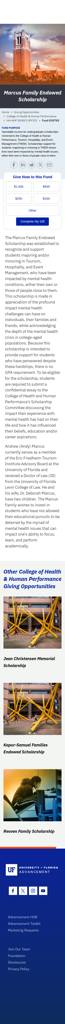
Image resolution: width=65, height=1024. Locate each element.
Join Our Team (19, 949)
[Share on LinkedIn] (23, 165)
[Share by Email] (50, 165)
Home (5, 112)
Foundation (16, 955)
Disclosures (17, 962)
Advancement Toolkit (24, 923)
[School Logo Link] (30, 870)
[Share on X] (41, 165)
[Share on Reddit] (32, 165)
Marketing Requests (23, 930)
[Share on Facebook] (14, 165)
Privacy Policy (18, 969)
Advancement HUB (22, 917)
